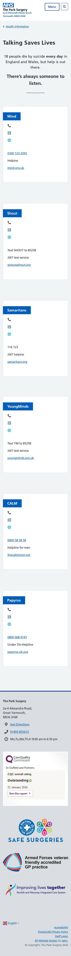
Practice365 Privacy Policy (53, 932)
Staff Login (61, 936)
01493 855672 (19, 732)
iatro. (65, 940)
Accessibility (61, 927)
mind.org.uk (15, 168)
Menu (52, 7)
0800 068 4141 (17, 637)
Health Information (17, 26)
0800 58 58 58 (16, 540)
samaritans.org (17, 362)
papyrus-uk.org (17, 652)
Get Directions (19, 724)
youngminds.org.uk (20, 458)
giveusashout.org (19, 265)
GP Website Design (46, 940)
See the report (18, 793)
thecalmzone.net (18, 555)
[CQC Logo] (18, 762)
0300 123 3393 (17, 153)
